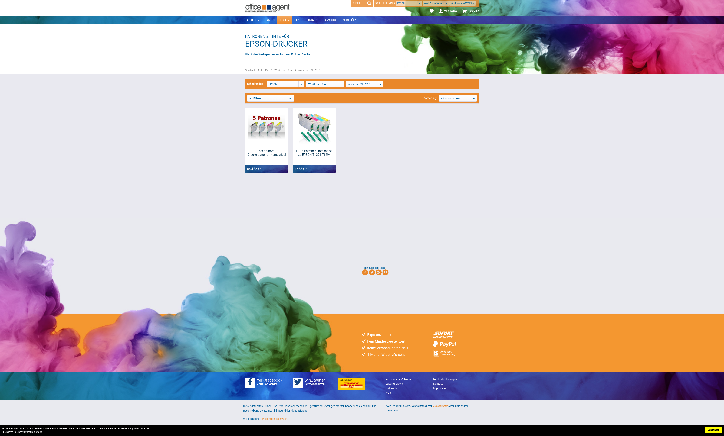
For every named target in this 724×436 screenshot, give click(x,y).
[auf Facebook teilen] (365, 273)
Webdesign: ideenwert (275, 418)
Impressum (439, 388)
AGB (388, 392)
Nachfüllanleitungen (445, 379)
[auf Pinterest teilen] (385, 273)
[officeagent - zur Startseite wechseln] (267, 8)
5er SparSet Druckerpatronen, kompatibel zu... (267, 153)
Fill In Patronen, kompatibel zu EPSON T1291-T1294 (314, 153)
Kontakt (438, 383)
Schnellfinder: (255, 83)
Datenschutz (393, 388)
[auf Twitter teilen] (372, 273)
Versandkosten (440, 406)
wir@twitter (315, 382)
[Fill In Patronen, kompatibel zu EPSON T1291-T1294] (314, 127)
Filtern (257, 98)
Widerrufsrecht (394, 383)
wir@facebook (269, 382)
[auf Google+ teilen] (379, 273)
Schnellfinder (385, 3)
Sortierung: (430, 98)
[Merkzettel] (432, 11)
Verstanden (713, 430)
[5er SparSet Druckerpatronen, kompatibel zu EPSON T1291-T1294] (266, 127)
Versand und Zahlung (398, 379)
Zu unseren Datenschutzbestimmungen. (22, 432)
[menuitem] (432, 11)
